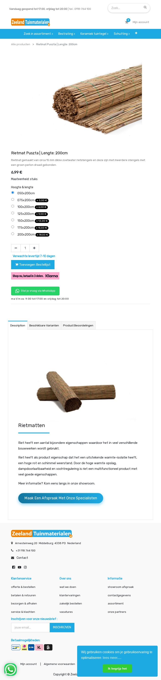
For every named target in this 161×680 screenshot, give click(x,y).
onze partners (117, 611)
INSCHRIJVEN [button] (62, 627)
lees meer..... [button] (112, 657)
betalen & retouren (23, 595)
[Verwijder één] (16, 248)
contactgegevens (119, 595)
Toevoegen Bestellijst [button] (34, 265)
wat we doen (68, 587)
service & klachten (23, 611)
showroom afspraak (121, 587)
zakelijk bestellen (71, 603)
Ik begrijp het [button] (117, 668)
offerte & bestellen (23, 587)
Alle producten (20, 44)
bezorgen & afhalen (24, 603)
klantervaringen (70, 595)
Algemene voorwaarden (59, 664)
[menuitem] (38, 34)
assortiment (115, 603)
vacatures (66, 611)
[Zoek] (145, 7)
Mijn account (28, 664)
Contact (22, 558)
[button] (136, 33)
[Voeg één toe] (34, 248)
